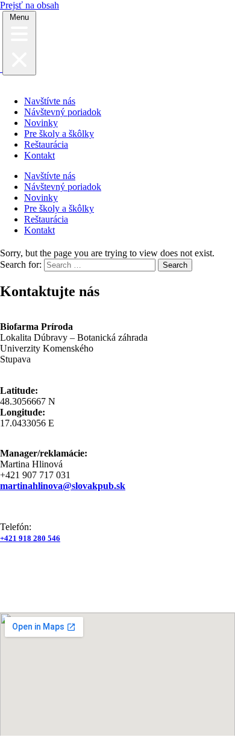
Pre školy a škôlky (59, 133)
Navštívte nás (49, 101)
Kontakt (39, 155)
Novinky (41, 123)
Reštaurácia (46, 144)
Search (175, 265)
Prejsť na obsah (29, 5)
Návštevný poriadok (62, 112)
